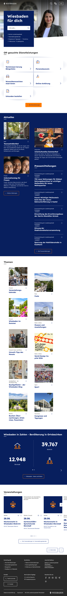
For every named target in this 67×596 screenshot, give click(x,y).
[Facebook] (46, 578)
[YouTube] (52, 578)
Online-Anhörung (43, 83)
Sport (37, 387)
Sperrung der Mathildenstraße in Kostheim (47, 243)
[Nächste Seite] (61, 505)
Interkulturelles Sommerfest (46, 152)
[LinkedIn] (56, 578)
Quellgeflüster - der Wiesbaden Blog (17, 386)
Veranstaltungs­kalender (15, 291)
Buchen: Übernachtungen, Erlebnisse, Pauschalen (17, 418)
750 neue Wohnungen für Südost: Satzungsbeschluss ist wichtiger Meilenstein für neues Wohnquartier (48, 182)
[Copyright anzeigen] (61, 34)
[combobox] (18, 28)
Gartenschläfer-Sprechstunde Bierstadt (30, 524)
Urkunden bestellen (14, 96)
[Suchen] (28, 28)
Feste (37, 296)
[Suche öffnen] (51, 3)
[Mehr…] (30, 69)
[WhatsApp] (46, 581)
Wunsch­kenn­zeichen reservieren (14, 82)
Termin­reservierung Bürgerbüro (14, 68)
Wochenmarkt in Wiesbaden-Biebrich (12, 523)
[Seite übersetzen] (55, 3)
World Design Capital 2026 (42, 357)
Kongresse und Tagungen (41, 417)
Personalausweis (42, 69)
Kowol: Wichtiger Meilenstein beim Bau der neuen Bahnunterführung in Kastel (46, 200)
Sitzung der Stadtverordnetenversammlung (47, 229)
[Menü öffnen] (61, 3)
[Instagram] (49, 578)
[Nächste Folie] (61, 470)
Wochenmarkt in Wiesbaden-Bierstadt (52, 523)
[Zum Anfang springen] (61, 550)
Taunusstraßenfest (11, 144)
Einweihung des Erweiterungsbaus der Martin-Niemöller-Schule (48, 215)
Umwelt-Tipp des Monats (16, 353)
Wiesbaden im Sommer (15, 322)
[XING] (59, 578)
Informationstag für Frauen (12, 179)
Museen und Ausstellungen (40, 326)
